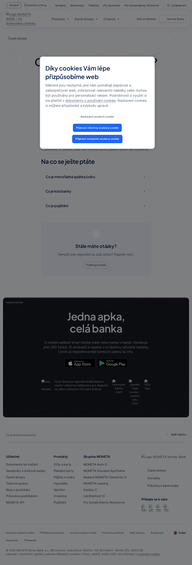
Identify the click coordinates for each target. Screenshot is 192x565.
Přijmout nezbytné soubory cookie (97, 138)
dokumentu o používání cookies (90, 101)
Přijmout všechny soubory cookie (97, 127)
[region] (97, 102)
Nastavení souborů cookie (97, 116)
